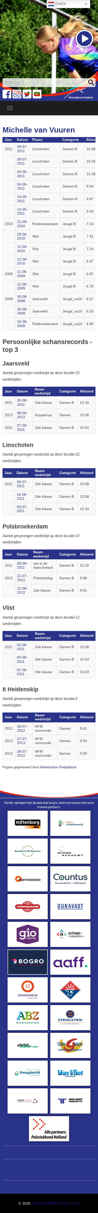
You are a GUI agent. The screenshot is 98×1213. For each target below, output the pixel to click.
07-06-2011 (22, 427)
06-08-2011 (22, 659)
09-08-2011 (22, 565)
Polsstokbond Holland (56, 1203)
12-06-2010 (22, 249)
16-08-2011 (22, 496)
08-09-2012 (22, 415)
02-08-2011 (22, 647)
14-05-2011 (22, 199)
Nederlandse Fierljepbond (58, 767)
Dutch (60, 4)
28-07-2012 (22, 728)
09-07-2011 (22, 149)
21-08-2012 (22, 590)
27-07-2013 (22, 741)
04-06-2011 (22, 174)
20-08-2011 (22, 402)
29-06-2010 (22, 236)
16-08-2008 (22, 324)
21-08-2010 (22, 224)
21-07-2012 (22, 578)
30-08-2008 (22, 299)
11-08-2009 (22, 274)
